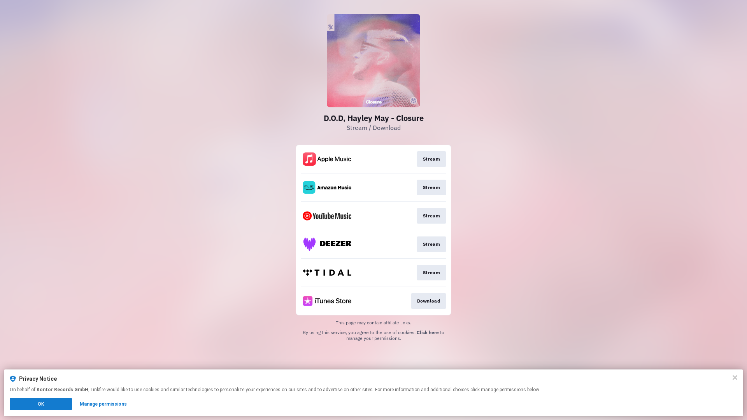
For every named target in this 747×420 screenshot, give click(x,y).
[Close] (735, 377)
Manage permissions (103, 404)
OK (41, 404)
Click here (428, 332)
